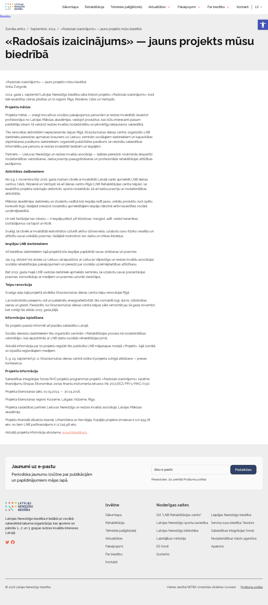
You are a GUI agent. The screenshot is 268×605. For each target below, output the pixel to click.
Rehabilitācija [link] (94, 7)
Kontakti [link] (243, 7)
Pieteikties (243, 470)
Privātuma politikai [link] (195, 479)
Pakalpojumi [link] (187, 7)
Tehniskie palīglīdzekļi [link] (126, 7)
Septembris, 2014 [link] (43, 29)
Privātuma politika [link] (252, 587)
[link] (263, 25)
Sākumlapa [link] (70, 7)
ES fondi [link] (162, 546)
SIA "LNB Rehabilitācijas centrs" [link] (178, 515)
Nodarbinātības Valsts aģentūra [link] (233, 538)
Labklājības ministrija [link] (171, 538)
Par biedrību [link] (216, 7)
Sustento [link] (163, 554)
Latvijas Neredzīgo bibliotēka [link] (177, 531)
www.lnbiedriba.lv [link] (74, 432)
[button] (259, 7)
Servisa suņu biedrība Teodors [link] (232, 523)
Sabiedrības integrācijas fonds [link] (232, 531)
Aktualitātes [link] (157, 7)
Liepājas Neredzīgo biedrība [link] (231, 515)
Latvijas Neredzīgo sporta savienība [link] (182, 523)
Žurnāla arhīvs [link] (15, 29)
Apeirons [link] (217, 546)
